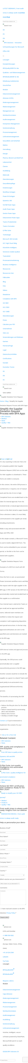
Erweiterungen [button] (7, 188)
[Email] (9, 459)
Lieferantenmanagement (11, 136)
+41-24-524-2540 (8, 952)
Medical (3, 419)
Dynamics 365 (7, 201)
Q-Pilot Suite (7, 230)
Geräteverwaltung (9, 128)
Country (3, 871)
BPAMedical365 (8, 973)
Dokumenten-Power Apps (11, 218)
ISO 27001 (6, 307)
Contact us (3, 721)
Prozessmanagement (10, 132)
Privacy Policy (10, 913)
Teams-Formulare (9, 226)
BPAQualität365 (8, 969)
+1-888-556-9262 (8, 935)
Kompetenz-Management (11, 124)
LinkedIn (5, 957)
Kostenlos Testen (8, 367)
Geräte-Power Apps (9, 213)
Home (2, 401)
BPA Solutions (6, 416)
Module (5, 90)
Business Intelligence (9, 265)
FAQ (4, 286)
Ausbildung (6, 171)
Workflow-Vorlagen (9, 192)
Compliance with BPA (10, 299)
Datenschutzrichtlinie (10, 354)
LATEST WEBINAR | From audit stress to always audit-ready (14, 13)
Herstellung (6, 149)
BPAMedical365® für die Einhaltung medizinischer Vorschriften (11, 81)
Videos (5, 290)
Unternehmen (7, 329)
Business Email (5, 828)
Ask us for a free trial (9, 735)
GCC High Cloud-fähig (10, 243)
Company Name (6, 862)
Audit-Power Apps (9, 209)
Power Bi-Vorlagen (9, 196)
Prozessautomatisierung (11, 260)
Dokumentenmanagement (11, 94)
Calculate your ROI (9, 324)
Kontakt (5, 363)
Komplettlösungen (9, 64)
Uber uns (6, 333)
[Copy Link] (3, 459)
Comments (3, 888)
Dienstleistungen (8, 179)
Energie (5, 154)
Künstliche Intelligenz (10, 247)
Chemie (5, 166)
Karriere (5, 341)
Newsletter (6, 294)
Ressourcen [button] (6, 269)
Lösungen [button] (6, 60)
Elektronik (6, 175)
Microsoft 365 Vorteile (10, 239)
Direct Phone (5, 854)
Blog (4, 282)
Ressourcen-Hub (8, 273)
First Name (4, 836)
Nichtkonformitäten (9, 1011)
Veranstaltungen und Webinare (13, 337)
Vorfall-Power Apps (9, 205)
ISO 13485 (6, 311)
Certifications (7, 358)
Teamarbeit (6, 256)
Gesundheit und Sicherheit (11, 141)
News (3, 421)
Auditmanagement (9, 119)
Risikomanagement (9, 107)
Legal (4, 350)
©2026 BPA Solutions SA (11, 1051)
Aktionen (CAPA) (8, 98)
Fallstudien (6, 277)
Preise (5, 320)
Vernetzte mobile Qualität (11, 252)
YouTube (6, 961)
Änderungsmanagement (11, 102)
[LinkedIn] (14, 458)
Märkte (5, 145)
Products (4, 803)
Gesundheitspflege (9, 183)
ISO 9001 (6, 303)
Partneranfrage (8, 346)
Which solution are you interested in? (12, 879)
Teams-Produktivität (9, 222)
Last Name (4, 845)
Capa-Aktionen (7, 994)
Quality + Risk (5, 423)
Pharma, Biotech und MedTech (13, 158)
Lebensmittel (7, 162)
